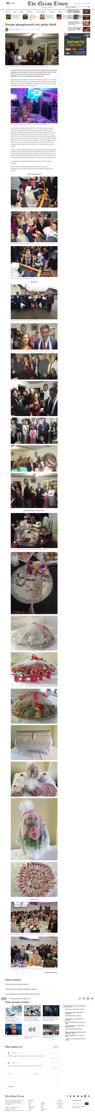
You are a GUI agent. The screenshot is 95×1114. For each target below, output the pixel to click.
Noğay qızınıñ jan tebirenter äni (73, 1029)
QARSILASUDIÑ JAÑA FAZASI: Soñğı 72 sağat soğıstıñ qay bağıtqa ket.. (74, 11)
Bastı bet (8, 11)
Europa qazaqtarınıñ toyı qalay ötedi (19, 998)
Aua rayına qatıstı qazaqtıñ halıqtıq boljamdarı (74, 1013)
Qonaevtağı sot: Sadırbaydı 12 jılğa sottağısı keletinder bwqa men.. (75, 35)
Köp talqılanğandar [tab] (80, 1006)
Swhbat (60, 11)
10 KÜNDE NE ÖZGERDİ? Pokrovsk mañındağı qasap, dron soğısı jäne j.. (75, 17)
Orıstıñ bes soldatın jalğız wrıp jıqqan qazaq (75, 1023)
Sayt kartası (60, 1106)
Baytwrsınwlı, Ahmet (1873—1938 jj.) (75, 1009)
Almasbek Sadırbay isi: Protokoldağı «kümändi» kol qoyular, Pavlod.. (75, 23)
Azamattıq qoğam (41, 11)
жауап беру (54, 1058)
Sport (42, 1107)
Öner (42, 1105)
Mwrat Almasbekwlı (15, 29)
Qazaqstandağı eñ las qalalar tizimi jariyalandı (74, 1019)
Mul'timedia (43, 1109)
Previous (4, 17)
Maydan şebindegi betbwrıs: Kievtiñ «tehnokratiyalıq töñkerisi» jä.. (75, 29)
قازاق (79, 3)
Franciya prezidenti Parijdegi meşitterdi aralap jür (21, 989)
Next (91, 17)
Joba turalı (59, 1102)
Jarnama (59, 1105)
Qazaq (83, 3)
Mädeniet (43, 1103)
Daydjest (43, 1110)
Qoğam (21, 11)
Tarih (29, 1105)
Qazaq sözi (30, 1106)
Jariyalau (11, 1086)
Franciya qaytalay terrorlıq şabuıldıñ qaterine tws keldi (22, 994)
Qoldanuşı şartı (60, 1103)
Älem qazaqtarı (31, 1107)
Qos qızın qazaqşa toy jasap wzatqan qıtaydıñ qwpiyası (74, 1026)
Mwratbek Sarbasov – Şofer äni (73, 1015)
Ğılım (42, 1106)
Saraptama (52, 11)
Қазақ (75, 3)
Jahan (15, 11)
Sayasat (42, 1102)
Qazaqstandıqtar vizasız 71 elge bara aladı (74, 1036)
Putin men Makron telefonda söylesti (17, 984)
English (88, 3)
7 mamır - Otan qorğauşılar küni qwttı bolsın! (75, 1039)
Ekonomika (30, 11)
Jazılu (86, 1103)
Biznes (29, 1110)
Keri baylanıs (60, 1107)
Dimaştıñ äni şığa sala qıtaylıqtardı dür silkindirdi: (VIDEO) (75, 1033)
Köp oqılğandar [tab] (68, 1006)
